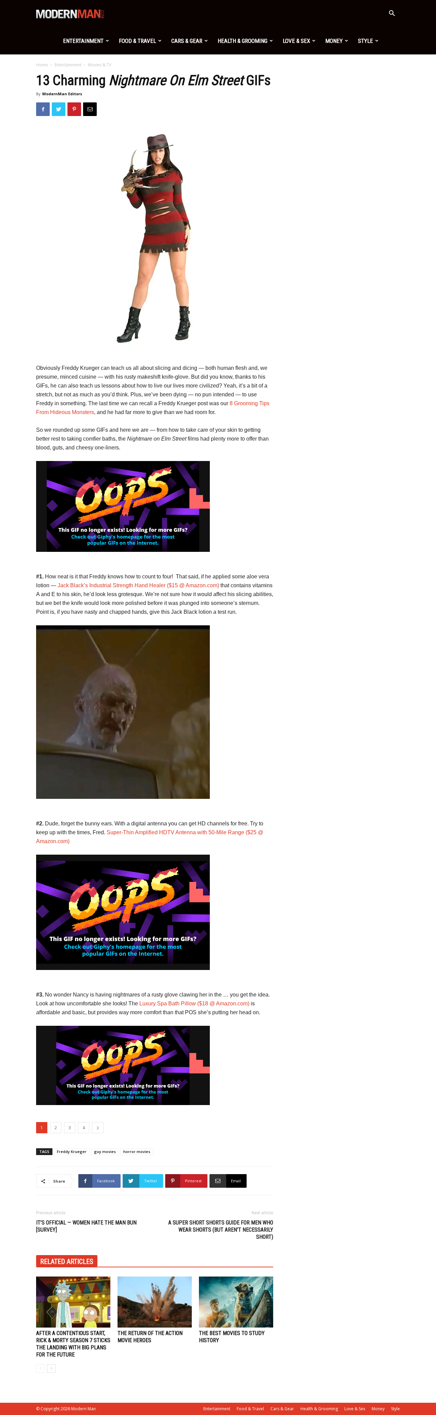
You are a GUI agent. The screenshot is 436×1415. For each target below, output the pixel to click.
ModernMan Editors (62, 93)
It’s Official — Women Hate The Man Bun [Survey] (86, 1226)
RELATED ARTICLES (66, 1261)
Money (334, 40)
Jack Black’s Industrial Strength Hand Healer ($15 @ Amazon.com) (138, 585)
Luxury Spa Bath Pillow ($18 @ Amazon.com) (194, 1003)
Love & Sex (296, 40)
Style (365, 40)
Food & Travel (137, 40)
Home (42, 65)
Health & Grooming (242, 40)
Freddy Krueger (72, 1151)
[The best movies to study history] (236, 1302)
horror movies (136, 1151)
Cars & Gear (186, 40)
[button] (392, 14)
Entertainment (83, 40)
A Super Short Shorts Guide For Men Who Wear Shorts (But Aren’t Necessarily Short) (220, 1229)
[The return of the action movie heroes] (155, 1302)
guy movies (105, 1151)
